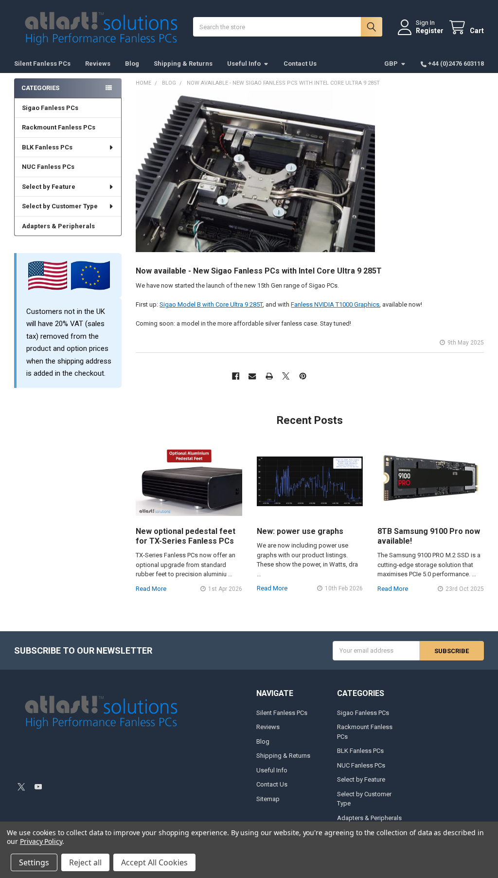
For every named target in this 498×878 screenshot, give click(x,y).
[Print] (269, 376)
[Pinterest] (303, 376)
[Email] (252, 376)
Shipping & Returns (183, 63)
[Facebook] (236, 376)
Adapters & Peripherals (58, 226)
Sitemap (268, 799)
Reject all (85, 862)
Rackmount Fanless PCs (58, 127)
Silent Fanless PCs (42, 63)
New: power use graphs (300, 531)
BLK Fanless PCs (47, 147)
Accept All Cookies (154, 862)
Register (430, 31)
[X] (286, 376)
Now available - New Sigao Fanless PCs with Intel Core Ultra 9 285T (259, 270)
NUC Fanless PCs (48, 166)
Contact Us (300, 63)
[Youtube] (38, 787)
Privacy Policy (41, 841)
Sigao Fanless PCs (50, 107)
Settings (34, 862)
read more (151, 588)
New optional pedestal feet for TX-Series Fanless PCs (185, 536)
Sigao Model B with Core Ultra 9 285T (211, 304)
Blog (132, 63)
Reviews (97, 63)
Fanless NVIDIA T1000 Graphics (335, 304)
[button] (71, 760)
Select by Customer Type (60, 206)
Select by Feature (48, 186)
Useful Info (244, 63)
